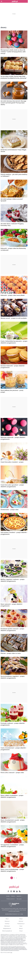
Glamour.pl (7, 921)
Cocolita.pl (7, 923)
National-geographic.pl (7, 931)
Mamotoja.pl (7, 926)
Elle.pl (7, 918)
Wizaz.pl (21, 928)
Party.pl (20, 918)
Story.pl (21, 931)
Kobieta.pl (21, 921)
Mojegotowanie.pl (7, 928)
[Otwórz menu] (1, 1)
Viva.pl (21, 926)
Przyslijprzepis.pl (20, 923)
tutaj (11, 952)
